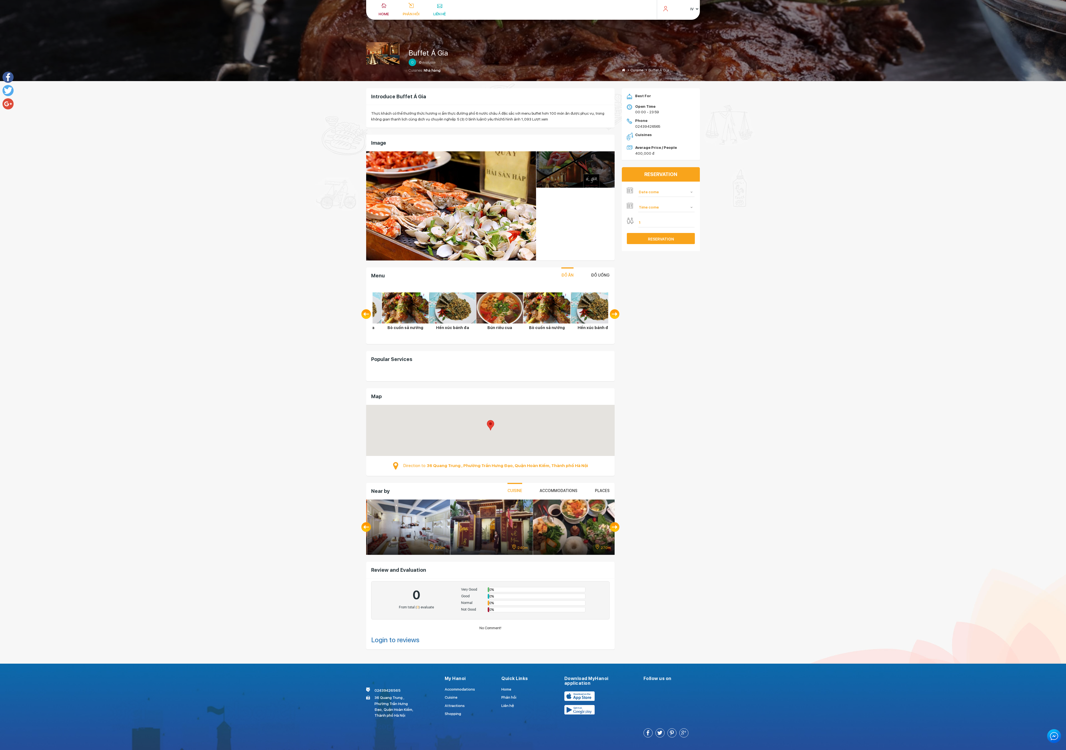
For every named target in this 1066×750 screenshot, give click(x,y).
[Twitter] (8, 90)
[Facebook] (8, 77)
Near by (380, 491)
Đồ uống (600, 275)
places (602, 490)
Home (384, 14)
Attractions (455, 705)
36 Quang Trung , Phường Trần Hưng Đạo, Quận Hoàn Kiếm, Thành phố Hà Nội (507, 465)
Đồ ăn (567, 275)
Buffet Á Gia (428, 53)
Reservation (661, 239)
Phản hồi (411, 14)
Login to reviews (395, 640)
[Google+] (8, 104)
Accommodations (558, 490)
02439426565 (647, 126)
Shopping (453, 713)
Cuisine (636, 70)
